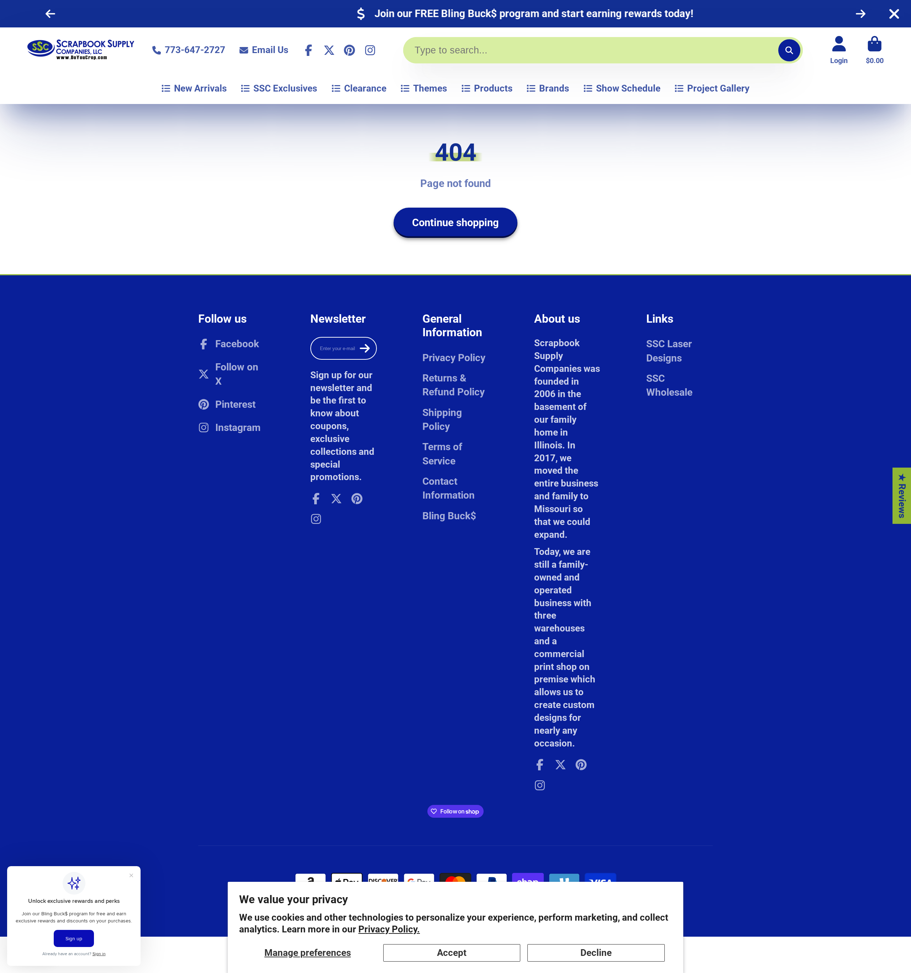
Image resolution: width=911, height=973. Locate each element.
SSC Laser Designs (669, 351)
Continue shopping (455, 223)
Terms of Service (442, 454)
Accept (452, 952)
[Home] (80, 50)
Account (839, 50)
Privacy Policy (453, 358)
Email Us (270, 50)
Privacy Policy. (389, 929)
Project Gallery (718, 88)
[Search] (789, 50)
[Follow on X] (329, 50)
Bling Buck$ (449, 516)
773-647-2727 (195, 50)
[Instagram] (370, 50)
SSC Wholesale (669, 385)
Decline (596, 952)
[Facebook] (308, 50)
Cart (875, 50)
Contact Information (448, 488)
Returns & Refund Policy (453, 385)
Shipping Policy (442, 419)
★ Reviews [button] (902, 495)
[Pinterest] (349, 50)
